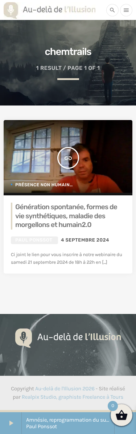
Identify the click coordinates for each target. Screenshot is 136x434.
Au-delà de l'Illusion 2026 (65, 388)
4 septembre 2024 (85, 240)
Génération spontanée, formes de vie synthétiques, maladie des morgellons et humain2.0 (66, 216)
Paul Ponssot (33, 240)
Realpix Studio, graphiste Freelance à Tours (72, 397)
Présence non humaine (44, 184)
